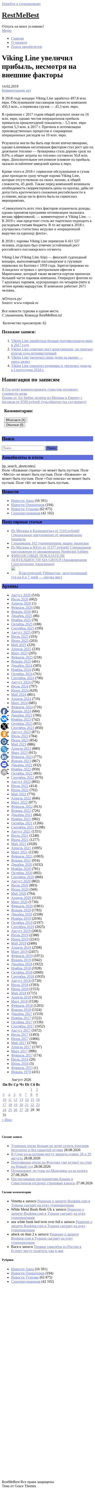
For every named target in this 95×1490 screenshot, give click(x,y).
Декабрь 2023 (21, 715)
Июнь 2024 (20, 690)
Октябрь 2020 (22, 873)
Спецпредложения (25, 513)
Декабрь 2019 (21, 914)
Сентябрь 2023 (22, 728)
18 (10, 1105)
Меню (7, 30)
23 (38, 1105)
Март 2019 (19, 952)
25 (10, 1110)
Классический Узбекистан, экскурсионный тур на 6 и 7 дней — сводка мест (49, 575)
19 (15, 1105)
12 (15, 1100)
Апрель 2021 (21, 848)
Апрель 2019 (21, 947)
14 (27, 1100)
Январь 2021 (21, 860)
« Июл (7, 1120)
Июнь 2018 (20, 989)
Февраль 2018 (22, 1005)
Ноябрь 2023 (21, 719)
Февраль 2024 (22, 707)
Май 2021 (18, 844)
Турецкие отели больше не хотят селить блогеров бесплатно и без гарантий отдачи (50, 1148)
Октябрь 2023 (22, 724)
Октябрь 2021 (22, 823)
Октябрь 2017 (22, 1022)
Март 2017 (19, 1051)
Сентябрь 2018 (22, 976)
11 (10, 1100)
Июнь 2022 (20, 790)
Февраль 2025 (22, 657)
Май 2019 (18, 943)
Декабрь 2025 (21, 616)
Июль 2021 (19, 835)
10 (4, 1100)
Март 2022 (19, 802)
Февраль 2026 (22, 607)
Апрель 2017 (21, 1047)
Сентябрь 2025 (22, 628)
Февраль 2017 (22, 1055)
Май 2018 (18, 993)
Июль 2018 (19, 985)
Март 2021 (19, 852)
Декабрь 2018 (21, 964)
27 (21, 1110)
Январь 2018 (21, 1010)
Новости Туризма (25, 509)
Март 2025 (19, 653)
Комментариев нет (16, 90)
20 (21, 1105)
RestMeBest (20, 15)
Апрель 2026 (21, 603)
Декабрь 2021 (21, 815)
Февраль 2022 (22, 806)
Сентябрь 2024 (22, 678)
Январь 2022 (21, 811)
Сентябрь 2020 (22, 877)
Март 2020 (19, 902)
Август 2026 (21, 595)
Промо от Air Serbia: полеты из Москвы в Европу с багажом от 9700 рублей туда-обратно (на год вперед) (44, 400)
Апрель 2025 (21, 649)
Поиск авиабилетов (26, 47)
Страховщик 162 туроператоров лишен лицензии (50, 543)
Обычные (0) (14, 425)
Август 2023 (21, 732)
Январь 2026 (21, 612)
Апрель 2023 (21, 748)
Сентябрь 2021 (22, 827)
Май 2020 (18, 894)
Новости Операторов (28, 505)
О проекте (19, 42)
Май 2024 (18, 695)
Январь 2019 (21, 960)
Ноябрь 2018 (21, 968)
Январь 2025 (21, 661)
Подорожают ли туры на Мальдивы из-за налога (49, 1171)
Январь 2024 (21, 711)
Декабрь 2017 (21, 1014)
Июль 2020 (19, 885)
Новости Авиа (22, 501)
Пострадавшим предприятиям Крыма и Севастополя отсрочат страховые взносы (43, 1181)
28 (27, 1110)
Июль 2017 (19, 1034)
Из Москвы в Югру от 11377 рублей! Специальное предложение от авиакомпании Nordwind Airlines (51, 549)
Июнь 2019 (20, 939)
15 (32, 1100)
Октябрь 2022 (22, 773)
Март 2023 (19, 753)
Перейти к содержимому (21, 4)
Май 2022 (18, 794)
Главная (17, 38)
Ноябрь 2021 (21, 819)
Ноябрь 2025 (21, 620)
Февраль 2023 (22, 757)
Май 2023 (18, 744)
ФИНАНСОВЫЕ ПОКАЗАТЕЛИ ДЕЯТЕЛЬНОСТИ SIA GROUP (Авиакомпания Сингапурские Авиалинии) (49, 560)
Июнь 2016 (20, 1064)
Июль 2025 (19, 636)
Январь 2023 (21, 761)
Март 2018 (19, 1001)
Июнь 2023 (20, 740)
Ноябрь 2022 (21, 769)
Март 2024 (19, 703)
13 (21, 1100)
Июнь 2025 (20, 641)
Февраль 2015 (22, 1068)
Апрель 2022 (21, 798)
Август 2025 (21, 632)
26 (15, 1110)
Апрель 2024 (21, 699)
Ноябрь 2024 (21, 670)
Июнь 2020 (20, 889)
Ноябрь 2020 (21, 869)
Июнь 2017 (20, 1039)
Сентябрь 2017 (22, 1026)
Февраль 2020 (22, 906)
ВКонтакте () (15, 420)
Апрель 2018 (21, 997)
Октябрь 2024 (22, 674)
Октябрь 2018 (22, 972)
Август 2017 (21, 1030)
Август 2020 (21, 881)
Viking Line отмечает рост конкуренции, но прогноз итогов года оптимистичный (52, 351)
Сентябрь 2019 (22, 927)
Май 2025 (18, 645)
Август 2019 (21, 931)
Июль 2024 (19, 686)
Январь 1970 (21, 1072)
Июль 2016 (19, 1059)
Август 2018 (21, 981)
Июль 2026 (19, 599)
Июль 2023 (19, 736)
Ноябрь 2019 (21, 918)
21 (27, 1105)
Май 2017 (18, 1043)
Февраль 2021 (22, 856)
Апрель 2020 (21, 898)
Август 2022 (21, 782)
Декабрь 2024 (21, 665)
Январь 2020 (21, 910)
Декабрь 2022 (21, 765)
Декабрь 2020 (21, 864)
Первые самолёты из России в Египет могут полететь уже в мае (46, 1249)
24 (4, 1110)
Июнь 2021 (20, 840)
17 (4, 1105)
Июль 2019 (19, 935)
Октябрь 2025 (22, 624)
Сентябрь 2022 (22, 777)
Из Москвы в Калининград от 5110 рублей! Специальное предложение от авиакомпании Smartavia (46, 535)
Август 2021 (21, 831)
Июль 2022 (19, 786)
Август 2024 (21, 682)
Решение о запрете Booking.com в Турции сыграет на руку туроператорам (50, 1203)
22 (32, 1105)
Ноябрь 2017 (21, 1018)
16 (38, 1100)
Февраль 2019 (22, 956)
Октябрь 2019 (22, 923)
